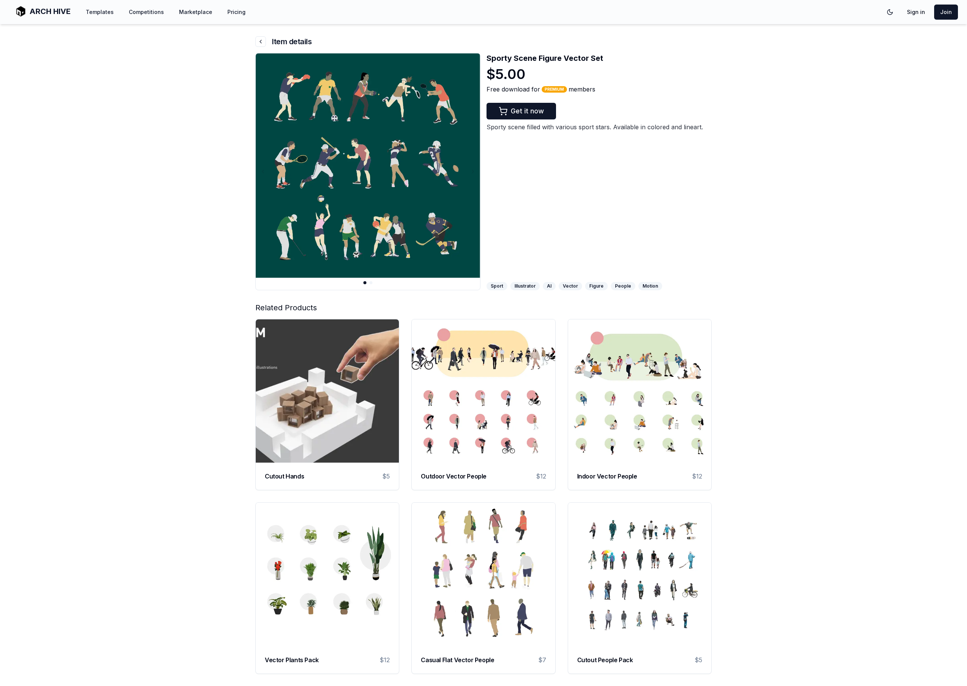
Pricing (236, 12)
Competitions (146, 12)
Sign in (916, 12)
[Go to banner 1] (364, 282)
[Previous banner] (262, 171)
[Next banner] (472, 171)
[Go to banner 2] (370, 282)
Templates (100, 12)
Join (946, 12)
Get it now (527, 111)
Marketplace (195, 12)
